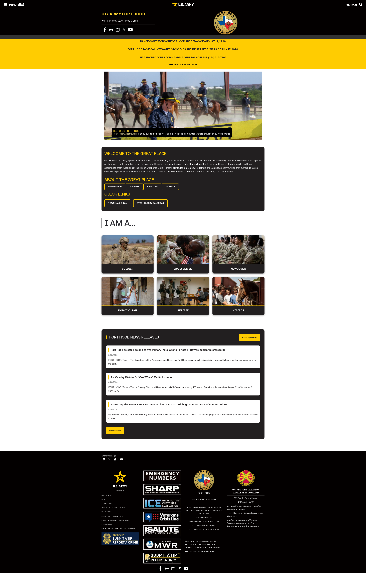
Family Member (183, 268)
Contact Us (107, 524)
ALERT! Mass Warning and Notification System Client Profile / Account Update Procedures (203, 510)
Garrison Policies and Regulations (204, 521)
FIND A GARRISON (245, 502)
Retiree (183, 310)
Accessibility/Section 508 (113, 507)
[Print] (114, 459)
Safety (242, 509)
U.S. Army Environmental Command (242, 520)
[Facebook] (105, 29)
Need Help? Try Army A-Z (112, 516)
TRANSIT (170, 187)
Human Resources (234, 513)
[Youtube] (130, 29)
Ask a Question (249, 337)
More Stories (115, 430)
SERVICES (152, 187)
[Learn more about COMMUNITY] (183, 106)
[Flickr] (111, 29)
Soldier (127, 268)
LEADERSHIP (115, 187)
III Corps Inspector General (204, 525)
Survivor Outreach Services (239, 506)
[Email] (121, 459)
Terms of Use (107, 503)
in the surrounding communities (200, 134)
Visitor (238, 310)
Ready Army (106, 511)
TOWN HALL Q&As (117, 203)
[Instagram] (117, 29)
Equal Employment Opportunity (115, 520)
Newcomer (238, 268)
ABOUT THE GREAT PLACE (129, 179)
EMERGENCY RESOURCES (183, 64)
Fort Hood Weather (204, 517)
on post (177, 134)
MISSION (134, 187)
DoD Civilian (127, 310)
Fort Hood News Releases (134, 337)
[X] (109, 459)
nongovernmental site (206, 541)
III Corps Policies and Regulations (204, 529)
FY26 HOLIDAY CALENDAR (150, 203)
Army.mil (120, 490)
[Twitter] (124, 29)
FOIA (104, 499)
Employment (107, 495)
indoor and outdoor (140, 134)
